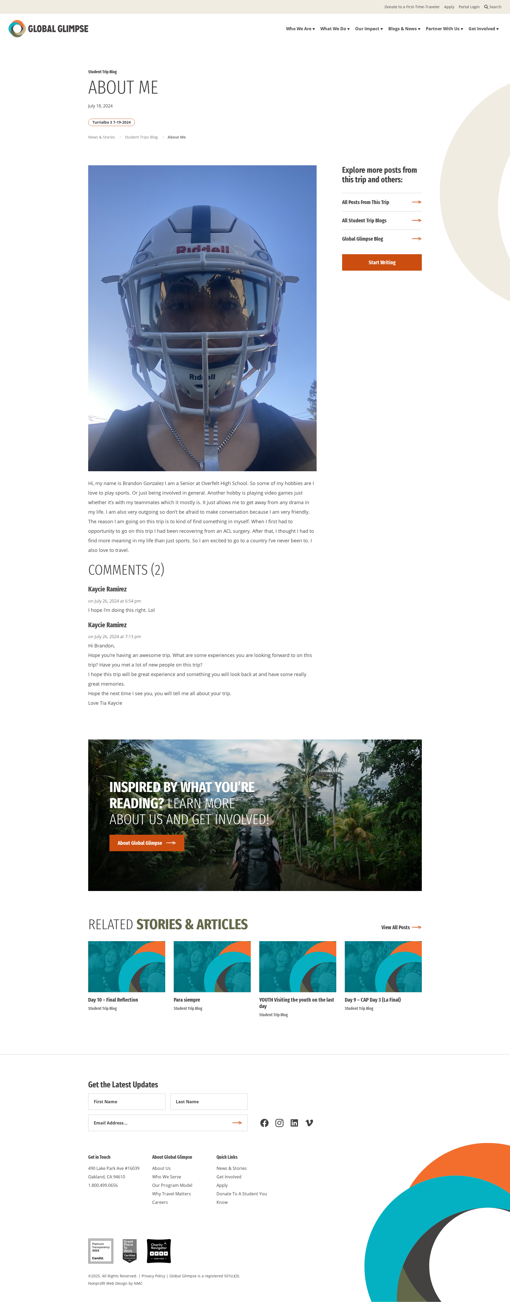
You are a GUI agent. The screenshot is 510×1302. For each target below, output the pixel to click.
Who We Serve (166, 1177)
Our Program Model (172, 1185)
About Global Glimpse (140, 843)
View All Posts (395, 927)
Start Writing (382, 262)
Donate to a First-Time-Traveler (412, 6)
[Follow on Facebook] (264, 1123)
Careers (160, 1202)
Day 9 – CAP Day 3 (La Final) (373, 1000)
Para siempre (187, 1000)
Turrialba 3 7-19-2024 (111, 122)
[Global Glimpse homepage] (48, 29)
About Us (161, 1168)
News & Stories (101, 137)
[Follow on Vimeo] (309, 1123)
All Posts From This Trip (365, 202)
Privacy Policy (153, 1275)
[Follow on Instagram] (279, 1123)
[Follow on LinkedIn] (294, 1123)
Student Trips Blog (141, 137)
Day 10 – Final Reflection (113, 1000)
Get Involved (228, 1177)
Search (495, 6)
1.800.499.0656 (103, 1185)
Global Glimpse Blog (362, 238)
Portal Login (469, 6)
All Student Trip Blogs (364, 220)
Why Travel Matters (171, 1194)
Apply (449, 6)
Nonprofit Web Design (108, 1283)
